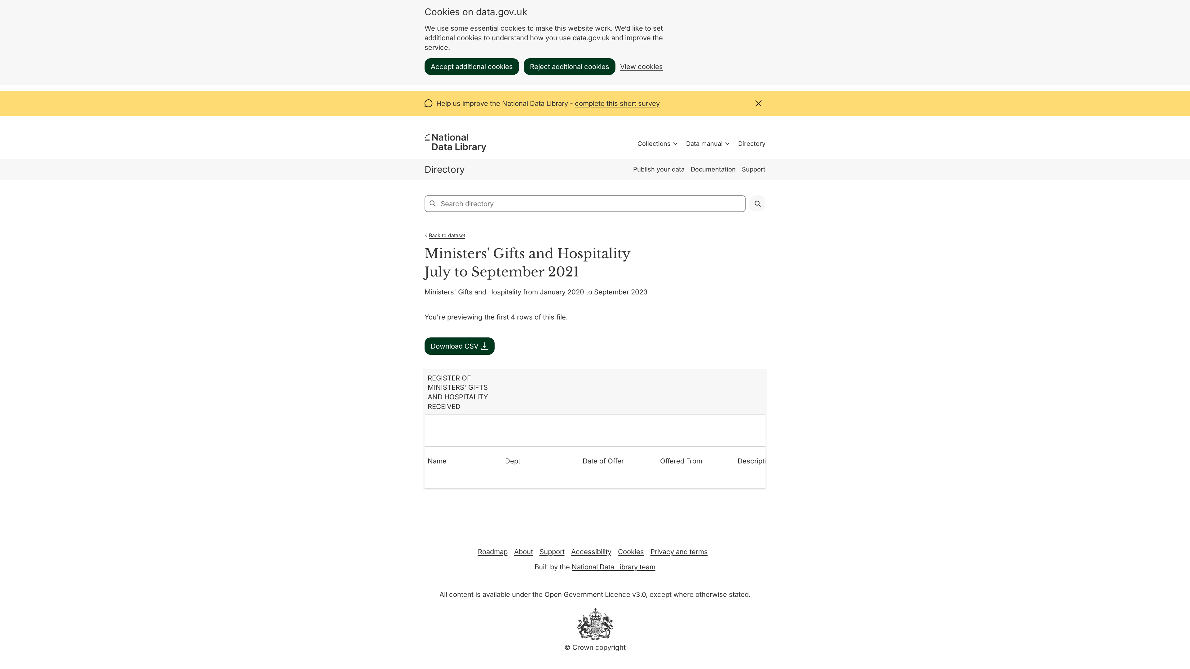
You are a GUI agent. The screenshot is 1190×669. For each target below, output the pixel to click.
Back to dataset (447, 235)
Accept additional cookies (472, 67)
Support (753, 169)
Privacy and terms (679, 552)
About (523, 552)
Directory (751, 143)
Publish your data (659, 169)
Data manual (704, 143)
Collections (654, 143)
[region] (595, 429)
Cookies (631, 552)
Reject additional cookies (569, 67)
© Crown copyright (595, 647)
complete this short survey (617, 103)
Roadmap (493, 552)
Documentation (713, 169)
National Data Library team (613, 567)
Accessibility (591, 552)
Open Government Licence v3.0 (595, 594)
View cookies (641, 67)
